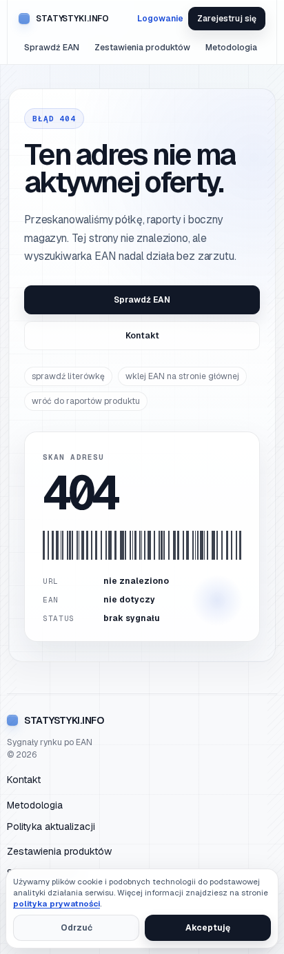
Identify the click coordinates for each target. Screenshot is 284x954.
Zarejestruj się (226, 18)
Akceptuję (207, 927)
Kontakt (142, 335)
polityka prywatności (56, 903)
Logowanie (160, 18)
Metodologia (231, 47)
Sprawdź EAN (51, 47)
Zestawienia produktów (142, 47)
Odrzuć (76, 927)
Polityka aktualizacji (51, 826)
